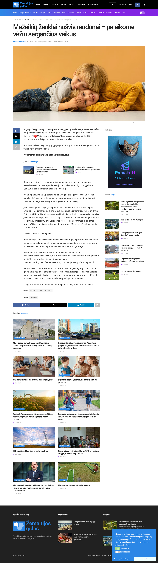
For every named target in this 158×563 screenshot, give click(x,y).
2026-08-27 (17, 383)
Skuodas (108, 13)
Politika (71, 5)
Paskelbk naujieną (94, 555)
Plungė (21, 13)
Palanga (85, 13)
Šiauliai (35, 13)
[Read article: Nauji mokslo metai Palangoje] (112, 224)
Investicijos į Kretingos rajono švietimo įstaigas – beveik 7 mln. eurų (132, 247)
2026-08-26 (17, 422)
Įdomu (38, 5)
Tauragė (49, 13)
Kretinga (42, 13)
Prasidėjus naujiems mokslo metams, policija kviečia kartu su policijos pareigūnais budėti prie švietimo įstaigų (78, 416)
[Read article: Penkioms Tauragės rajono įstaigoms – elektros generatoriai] (68, 170)
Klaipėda (28, 13)
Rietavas (71, 13)
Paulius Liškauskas (19, 41)
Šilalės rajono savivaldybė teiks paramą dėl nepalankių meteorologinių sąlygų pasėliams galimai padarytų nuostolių (132, 206)
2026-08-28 (17, 351)
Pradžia (15, 20)
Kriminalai (46, 5)
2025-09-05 (33, 41)
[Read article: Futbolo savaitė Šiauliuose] (112, 275)
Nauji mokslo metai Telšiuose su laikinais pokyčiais (33, 380)
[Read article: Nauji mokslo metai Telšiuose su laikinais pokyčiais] (34, 366)
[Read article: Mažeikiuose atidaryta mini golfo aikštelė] (79, 472)
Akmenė (78, 13)
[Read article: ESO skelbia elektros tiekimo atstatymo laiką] (34, 437)
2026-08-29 (40, 174)
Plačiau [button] (126, 545)
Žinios (21, 20)
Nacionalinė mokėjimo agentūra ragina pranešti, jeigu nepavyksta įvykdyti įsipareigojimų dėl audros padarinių (33, 416)
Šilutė (123, 13)
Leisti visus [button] (145, 559)
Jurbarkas (116, 13)
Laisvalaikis (81, 5)
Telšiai (15, 13)
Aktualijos (41, 41)
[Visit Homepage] (23, 5)
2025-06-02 (78, 540)
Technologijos (93, 5)
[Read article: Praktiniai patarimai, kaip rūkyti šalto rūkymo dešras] (65, 538)
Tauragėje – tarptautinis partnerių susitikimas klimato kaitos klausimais (46, 169)
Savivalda (33, 297)
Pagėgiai (93, 13)
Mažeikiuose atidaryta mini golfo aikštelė (74, 485)
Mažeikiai (57, 13)
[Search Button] (144, 5)
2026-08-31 (125, 214)
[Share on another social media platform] (16, 147)
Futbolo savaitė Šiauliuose (131, 272)
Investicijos (20, 338)
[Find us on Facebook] (137, 5)
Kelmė (64, 13)
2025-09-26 (78, 524)
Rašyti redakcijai (107, 555)
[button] (117, 548)
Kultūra (63, 5)
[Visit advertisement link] (125, 162)
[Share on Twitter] (16, 136)
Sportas (55, 5)
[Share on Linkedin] (16, 141)
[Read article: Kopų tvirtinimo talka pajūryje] (65, 525)
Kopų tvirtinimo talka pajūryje (85, 522)
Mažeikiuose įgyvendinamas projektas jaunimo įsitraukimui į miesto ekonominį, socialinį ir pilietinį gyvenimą (32, 345)
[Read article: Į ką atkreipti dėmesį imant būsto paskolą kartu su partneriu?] (79, 366)
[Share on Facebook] (16, 130)
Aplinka (63, 480)
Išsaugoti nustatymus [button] (123, 559)
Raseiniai (101, 13)
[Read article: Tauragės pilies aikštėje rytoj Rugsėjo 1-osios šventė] (112, 236)
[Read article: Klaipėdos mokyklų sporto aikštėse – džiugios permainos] (112, 263)
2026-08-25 (62, 422)
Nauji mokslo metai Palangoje (132, 220)
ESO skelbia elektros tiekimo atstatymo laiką (30, 451)
